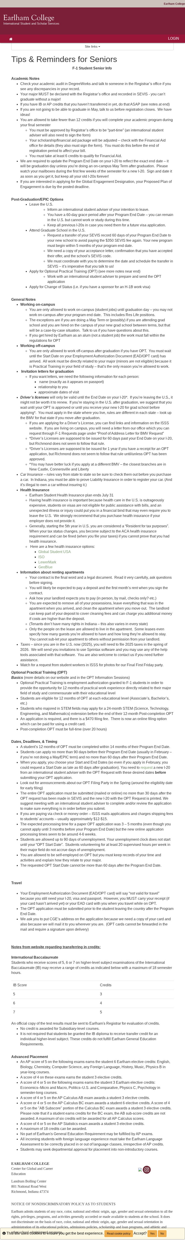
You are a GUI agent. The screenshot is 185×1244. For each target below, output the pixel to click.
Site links (91, 46)
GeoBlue (45, 567)
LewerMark (47, 562)
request (147, 767)
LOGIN (173, 38)
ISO (41, 557)
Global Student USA (54, 552)
